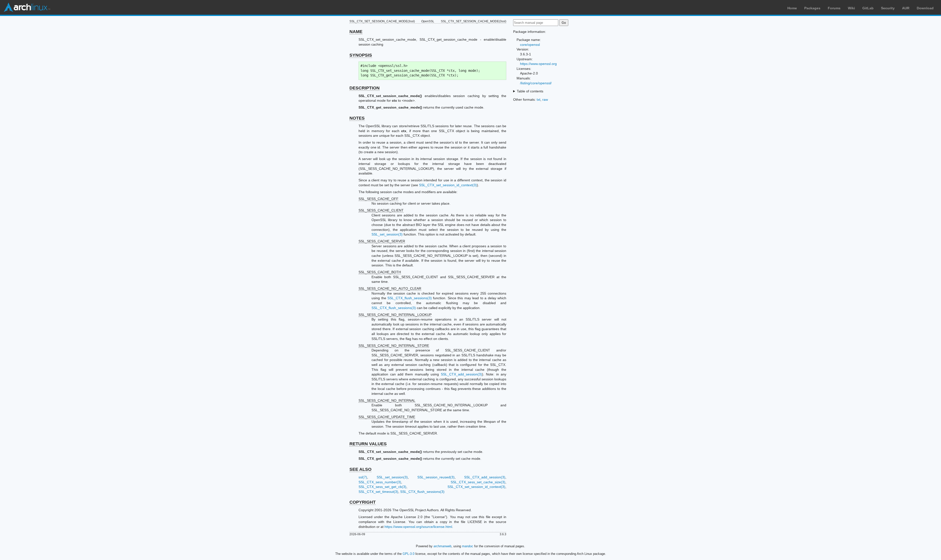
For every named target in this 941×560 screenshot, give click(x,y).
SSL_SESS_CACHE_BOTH (380, 272)
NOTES (357, 118)
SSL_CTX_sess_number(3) (380, 482)
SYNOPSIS (360, 55)
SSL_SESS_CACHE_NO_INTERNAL (387, 400)
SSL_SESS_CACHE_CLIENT (381, 210)
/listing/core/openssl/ (536, 83)
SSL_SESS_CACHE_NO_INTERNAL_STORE (394, 346)
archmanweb (442, 546)
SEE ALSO (360, 469)
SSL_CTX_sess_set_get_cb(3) (382, 487)
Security (888, 8)
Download (925, 8)
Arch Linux (27, 7)
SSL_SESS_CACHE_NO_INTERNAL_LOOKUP (395, 315)
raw (545, 99)
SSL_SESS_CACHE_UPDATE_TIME (387, 417)
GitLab (868, 8)
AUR (905, 8)
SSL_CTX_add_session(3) (461, 374)
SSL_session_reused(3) (436, 477)
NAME (355, 31)
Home (792, 8)
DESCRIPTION (364, 88)
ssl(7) (363, 477)
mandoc (467, 546)
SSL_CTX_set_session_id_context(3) (448, 185)
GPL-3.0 (408, 554)
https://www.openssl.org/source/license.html (418, 527)
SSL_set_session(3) (387, 234)
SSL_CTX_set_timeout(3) (378, 492)
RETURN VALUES (368, 443)
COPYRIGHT (362, 502)
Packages (812, 8)
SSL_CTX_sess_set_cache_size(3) (478, 482)
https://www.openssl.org (538, 64)
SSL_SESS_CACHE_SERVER (382, 241)
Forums (834, 8)
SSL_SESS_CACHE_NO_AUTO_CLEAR (390, 288)
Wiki (851, 8)
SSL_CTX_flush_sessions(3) (409, 298)
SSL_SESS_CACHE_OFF (378, 199)
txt (538, 99)
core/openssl (530, 45)
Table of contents (530, 91)
